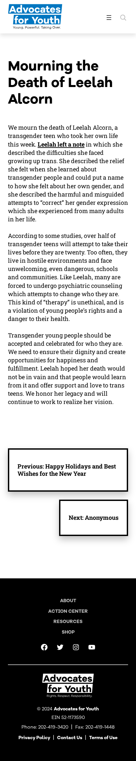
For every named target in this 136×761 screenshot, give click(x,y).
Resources (68, 621)
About (68, 601)
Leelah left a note (61, 144)
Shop (68, 632)
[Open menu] (109, 18)
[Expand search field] (123, 17)
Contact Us (69, 738)
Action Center (68, 611)
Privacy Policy (34, 738)
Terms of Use (103, 738)
